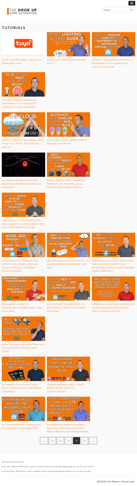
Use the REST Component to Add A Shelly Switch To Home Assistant (66, 307)
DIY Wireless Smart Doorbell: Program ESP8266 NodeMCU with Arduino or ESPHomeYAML (68, 428)
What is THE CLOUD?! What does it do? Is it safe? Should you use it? (23, 143)
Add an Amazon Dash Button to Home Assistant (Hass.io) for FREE (68, 264)
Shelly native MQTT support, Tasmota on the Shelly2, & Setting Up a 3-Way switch (66, 184)
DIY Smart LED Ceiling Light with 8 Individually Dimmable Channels (22, 388)
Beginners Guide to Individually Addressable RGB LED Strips (22, 307)
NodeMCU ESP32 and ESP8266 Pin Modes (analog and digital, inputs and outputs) (113, 307)
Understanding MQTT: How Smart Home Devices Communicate (65, 388)
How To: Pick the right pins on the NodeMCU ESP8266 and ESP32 (23, 348)
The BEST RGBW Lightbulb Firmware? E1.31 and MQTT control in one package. (19, 103)
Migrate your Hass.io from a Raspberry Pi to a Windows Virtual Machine (111, 63)
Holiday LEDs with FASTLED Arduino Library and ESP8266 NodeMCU (21, 184)
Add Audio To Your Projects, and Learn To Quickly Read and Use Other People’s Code (23, 224)
